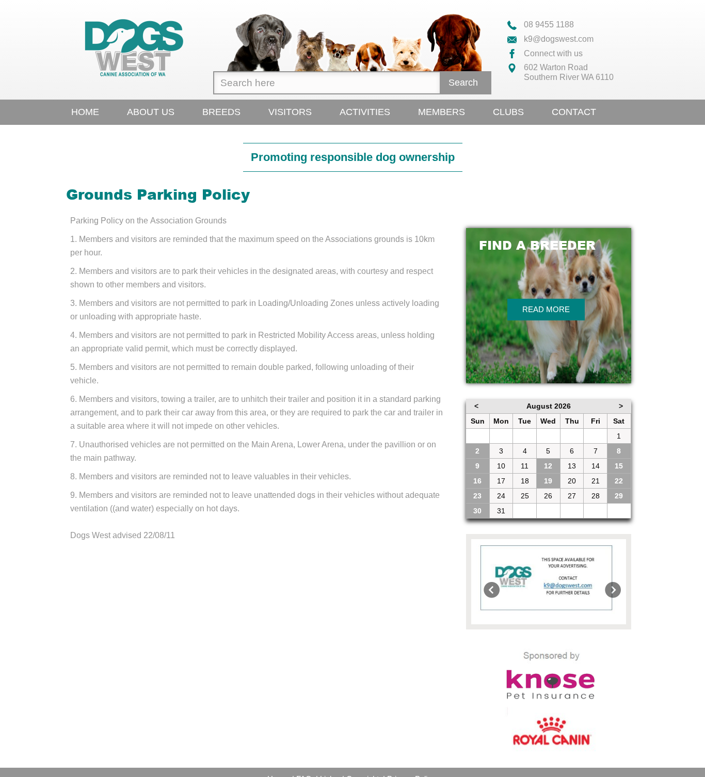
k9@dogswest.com (558, 39)
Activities (365, 112)
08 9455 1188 (548, 24)
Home (85, 112)
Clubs (508, 112)
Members (441, 112)
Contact (574, 112)
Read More (546, 309)
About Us (150, 112)
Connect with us (552, 53)
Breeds (221, 112)
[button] (482, 581)
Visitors (290, 112)
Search (463, 82)
